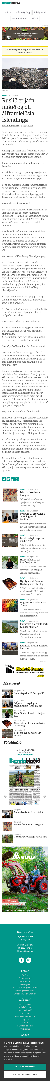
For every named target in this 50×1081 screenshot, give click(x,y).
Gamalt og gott (25, 978)
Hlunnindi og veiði (25, 1026)
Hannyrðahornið (25, 1010)
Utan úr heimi (19, 18)
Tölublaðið (12, 742)
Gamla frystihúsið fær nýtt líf (29, 693)
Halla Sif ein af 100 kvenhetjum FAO (30, 561)
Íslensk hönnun (25, 1004)
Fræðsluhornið (25, 981)
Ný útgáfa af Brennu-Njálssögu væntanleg (31, 583)
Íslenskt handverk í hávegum (30, 494)
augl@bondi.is (26, 951)
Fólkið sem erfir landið (25, 1016)
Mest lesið (11, 683)
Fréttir (8, 12)
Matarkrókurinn (25, 1007)
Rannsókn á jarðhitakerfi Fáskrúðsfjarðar (34, 625)
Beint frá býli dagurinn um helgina (32, 540)
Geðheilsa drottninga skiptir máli (30, 836)
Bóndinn (25, 1013)
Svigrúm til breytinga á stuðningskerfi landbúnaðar (32, 516)
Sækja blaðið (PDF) (25, 755)
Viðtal (34, 18)
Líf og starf (25, 1019)
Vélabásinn (25, 1029)
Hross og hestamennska (25, 991)
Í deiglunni (40, 12)
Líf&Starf (25, 999)
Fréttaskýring (23, 12)
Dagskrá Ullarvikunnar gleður (33, 604)
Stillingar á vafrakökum (25, 1074)
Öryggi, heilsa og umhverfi (25, 994)
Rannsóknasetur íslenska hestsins (34, 647)
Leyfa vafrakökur (25, 1067)
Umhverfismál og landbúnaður (25, 988)
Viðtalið (25, 1023)
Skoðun (25, 975)
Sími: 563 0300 (26, 945)
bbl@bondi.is (26, 948)
